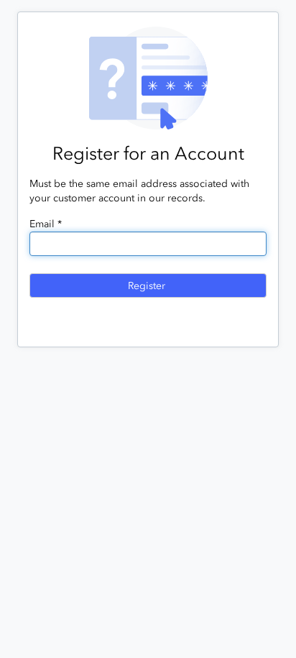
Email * (45, 224)
